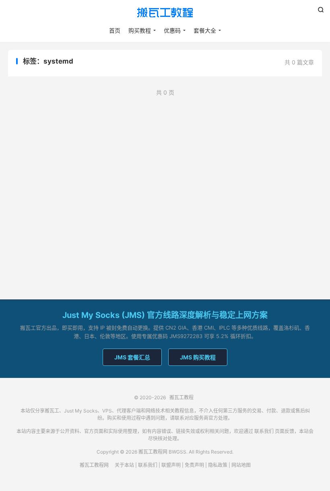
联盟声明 (171, 465)
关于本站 (124, 465)
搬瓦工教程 (165, 12)
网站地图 (241, 465)
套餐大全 (205, 30)
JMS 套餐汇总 (132, 357)
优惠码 (172, 30)
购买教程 (139, 30)
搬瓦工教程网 (94, 465)
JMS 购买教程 (198, 357)
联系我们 (264, 431)
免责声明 (194, 465)
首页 (114, 30)
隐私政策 (217, 465)
